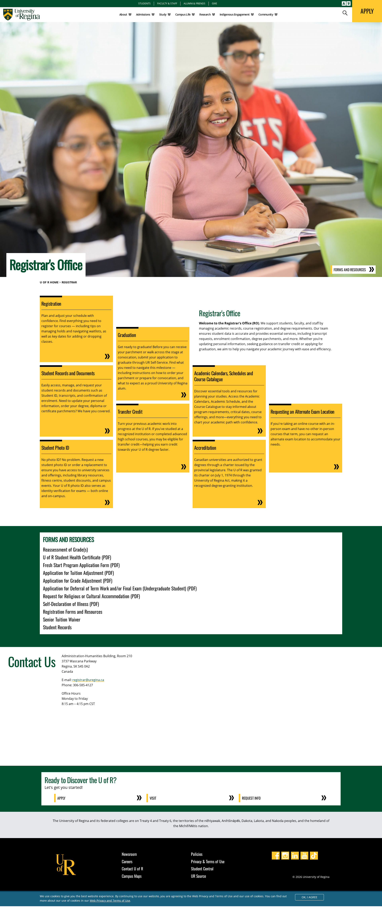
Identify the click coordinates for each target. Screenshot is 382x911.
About (123, 14)
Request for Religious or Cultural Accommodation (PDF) (91, 596)
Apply (61, 798)
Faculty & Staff (167, 3)
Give (214, 3)
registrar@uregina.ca (88, 680)
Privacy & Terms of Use (207, 861)
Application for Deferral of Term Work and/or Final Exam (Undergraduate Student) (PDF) (120, 588)
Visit (153, 798)
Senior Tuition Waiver (61, 619)
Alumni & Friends (194, 3)
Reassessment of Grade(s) (65, 549)
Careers (127, 861)
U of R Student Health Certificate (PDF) (77, 557)
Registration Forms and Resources (72, 611)
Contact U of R (132, 869)
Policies (196, 854)
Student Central (202, 869)
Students (144, 3)
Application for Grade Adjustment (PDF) (77, 580)
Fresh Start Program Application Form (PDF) (81, 564)
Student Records (57, 627)
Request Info (251, 798)
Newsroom (129, 854)
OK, (309, 897)
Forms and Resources (350, 269)
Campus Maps (131, 876)
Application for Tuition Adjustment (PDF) (78, 572)
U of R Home (49, 282)
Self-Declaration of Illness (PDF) (71, 603)
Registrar (69, 282)
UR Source (198, 876)
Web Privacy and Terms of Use (110, 900)
